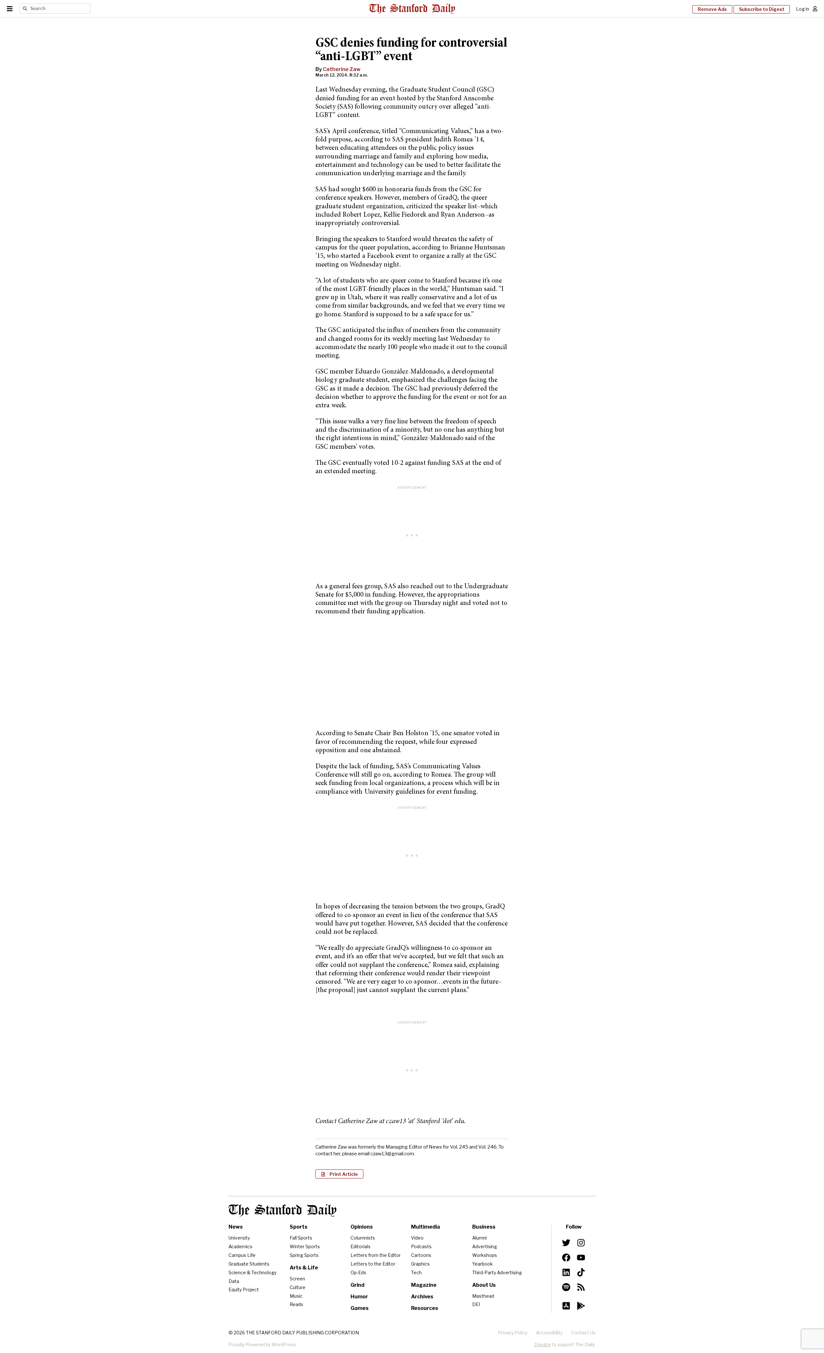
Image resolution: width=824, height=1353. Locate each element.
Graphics (420, 1264)
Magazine (423, 1285)
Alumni (479, 1237)
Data (234, 1281)
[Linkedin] (566, 1272)
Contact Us (583, 1332)
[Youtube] (581, 1257)
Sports (298, 1227)
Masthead (483, 1296)
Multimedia (425, 1227)
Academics (240, 1246)
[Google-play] (581, 1305)
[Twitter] (566, 1242)
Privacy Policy (512, 1332)
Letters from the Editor (376, 1255)
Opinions (362, 1227)
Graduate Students (249, 1264)
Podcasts (421, 1246)
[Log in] (815, 8)
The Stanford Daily (283, 1210)
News (236, 1227)
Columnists (363, 1237)
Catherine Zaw (341, 69)
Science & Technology (252, 1272)
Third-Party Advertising (497, 1272)
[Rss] (581, 1287)
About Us (484, 1285)
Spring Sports (304, 1255)
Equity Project (244, 1289)
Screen (297, 1278)
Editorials (360, 1246)
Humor (359, 1297)
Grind (357, 1285)
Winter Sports (305, 1246)
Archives (422, 1297)
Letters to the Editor (373, 1264)
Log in (802, 9)
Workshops (484, 1255)
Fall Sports (301, 1237)
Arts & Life (304, 1268)
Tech (416, 1272)
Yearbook (482, 1264)
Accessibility (549, 1332)
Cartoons (421, 1255)
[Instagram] (581, 1242)
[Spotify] (566, 1287)
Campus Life (242, 1255)
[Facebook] (566, 1257)
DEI (476, 1304)
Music (296, 1296)
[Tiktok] (581, 1272)
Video (417, 1237)
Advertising (484, 1246)
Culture (297, 1287)
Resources (424, 1308)
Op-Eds (358, 1272)
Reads (296, 1304)
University (239, 1237)
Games (360, 1308)
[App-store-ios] (566, 1305)
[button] (339, 1173)
